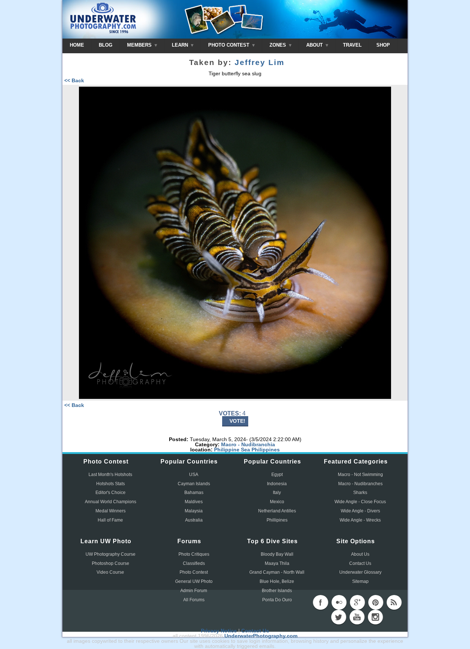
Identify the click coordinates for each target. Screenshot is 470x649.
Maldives (194, 501)
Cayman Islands (194, 483)
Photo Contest (194, 572)
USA (193, 474)
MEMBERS (140, 45)
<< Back (74, 80)
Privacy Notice (219, 631)
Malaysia (194, 510)
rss (394, 602)
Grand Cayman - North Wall (276, 572)
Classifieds (194, 563)
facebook (320, 602)
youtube (357, 617)
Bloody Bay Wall (277, 554)
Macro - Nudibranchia (248, 444)
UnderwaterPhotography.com (260, 636)
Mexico (277, 501)
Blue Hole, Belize (277, 581)
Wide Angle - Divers (360, 510)
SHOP (383, 45)
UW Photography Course (110, 554)
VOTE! (237, 421)
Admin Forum (193, 590)
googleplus (357, 602)
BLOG (105, 45)
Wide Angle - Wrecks (360, 520)
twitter (338, 617)
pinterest (375, 602)
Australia (194, 520)
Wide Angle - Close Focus (360, 501)
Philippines (266, 450)
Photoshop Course (110, 563)
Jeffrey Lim (260, 62)
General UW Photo (194, 581)
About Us (360, 554)
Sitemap (360, 581)
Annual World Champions (110, 501)
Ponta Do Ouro (277, 599)
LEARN (180, 45)
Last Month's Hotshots (110, 474)
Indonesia (277, 483)
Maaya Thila (277, 563)
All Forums (194, 599)
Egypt (277, 474)
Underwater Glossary (360, 572)
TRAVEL (352, 45)
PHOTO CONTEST (229, 45)
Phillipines (277, 520)
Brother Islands (277, 590)
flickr (339, 602)
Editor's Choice (110, 492)
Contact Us (360, 563)
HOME (77, 45)
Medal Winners (110, 510)
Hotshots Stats (110, 483)
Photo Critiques (193, 554)
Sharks (360, 492)
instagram (375, 617)
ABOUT (315, 45)
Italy (277, 492)
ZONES (279, 45)
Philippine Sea (232, 450)
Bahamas (193, 492)
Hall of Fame (110, 520)
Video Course (110, 572)
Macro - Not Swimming (360, 474)
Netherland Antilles (277, 510)
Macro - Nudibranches (360, 483)
